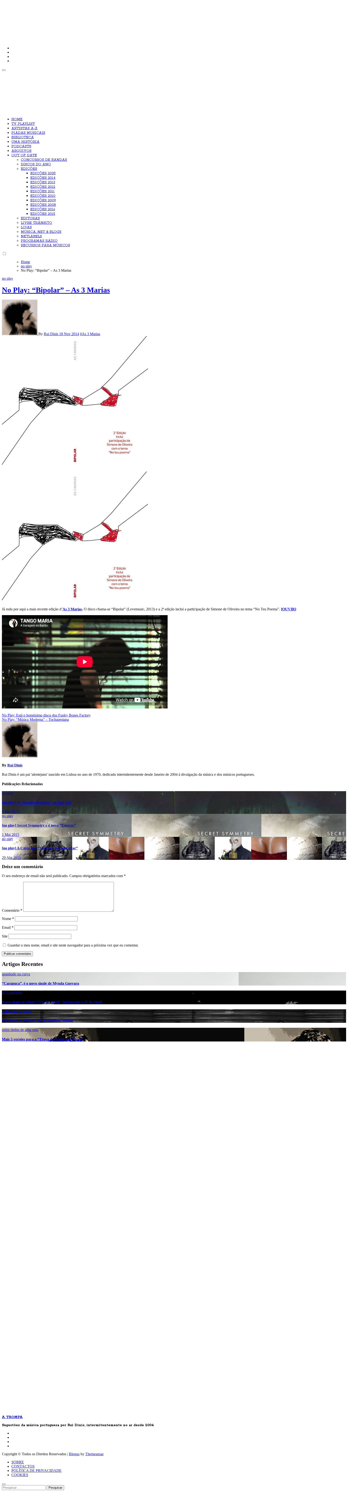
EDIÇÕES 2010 (42, 196)
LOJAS (26, 227)
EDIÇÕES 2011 (42, 191)
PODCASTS (21, 146)
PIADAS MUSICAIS (28, 133)
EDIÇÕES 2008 (43, 205)
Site (5, 936)
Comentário (12, 910)
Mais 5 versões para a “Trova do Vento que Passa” (42, 1039)
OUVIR (288, 609)
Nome (8, 919)
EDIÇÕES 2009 (43, 200)
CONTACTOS (23, 1466)
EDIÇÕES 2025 (43, 173)
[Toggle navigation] (4, 70)
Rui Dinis (51, 334)
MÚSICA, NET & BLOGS (41, 232)
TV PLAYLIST (23, 124)
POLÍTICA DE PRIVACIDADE (36, 1471)
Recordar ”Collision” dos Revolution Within (37, 1021)
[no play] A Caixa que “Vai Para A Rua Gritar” (40, 848)
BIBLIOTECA (22, 137)
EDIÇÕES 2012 (42, 187)
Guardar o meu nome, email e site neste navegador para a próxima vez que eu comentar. (73, 945)
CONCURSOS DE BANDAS (44, 160)
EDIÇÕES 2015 (42, 214)
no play (7, 278)
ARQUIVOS (21, 151)
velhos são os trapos (17, 1011)
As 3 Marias (72, 609)
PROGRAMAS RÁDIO (39, 241)
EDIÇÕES (29, 169)
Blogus (74, 1454)
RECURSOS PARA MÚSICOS (45, 245)
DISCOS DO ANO (36, 164)
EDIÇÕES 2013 (42, 182)
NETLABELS (31, 236)
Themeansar (94, 1454)
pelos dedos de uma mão (20, 1030)
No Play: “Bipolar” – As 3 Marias (56, 290)
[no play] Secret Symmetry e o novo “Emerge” (39, 825)
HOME (16, 119)
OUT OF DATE (24, 155)
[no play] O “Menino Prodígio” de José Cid (36, 802)
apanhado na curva (16, 974)
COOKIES (19, 1475)
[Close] (4, 1484)
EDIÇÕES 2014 (42, 178)
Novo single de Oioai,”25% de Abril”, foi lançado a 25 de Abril (52, 1002)
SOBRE (17, 1462)
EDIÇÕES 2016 (42, 209)
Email (7, 927)
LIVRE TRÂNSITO (36, 223)
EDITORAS (30, 218)
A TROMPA (69, 19)
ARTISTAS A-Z (24, 128)
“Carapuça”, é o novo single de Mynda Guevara (40, 983)
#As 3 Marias (90, 334)
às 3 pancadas (12, 993)
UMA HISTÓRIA (25, 142)
